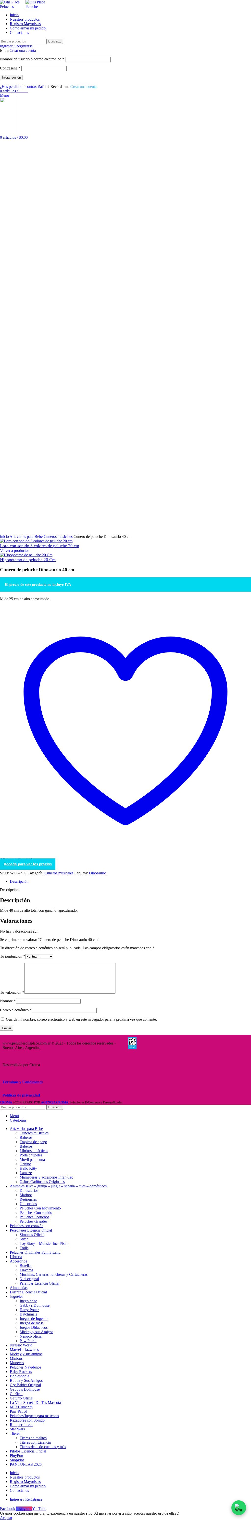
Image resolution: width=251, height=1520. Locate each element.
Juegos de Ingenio (34, 1318)
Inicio (5, 536)
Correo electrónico (16, 1010)
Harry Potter (29, 1310)
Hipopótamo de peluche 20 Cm (28, 559)
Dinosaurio (97, 873)
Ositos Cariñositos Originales (42, 1182)
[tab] (130, 881)
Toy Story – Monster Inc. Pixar (44, 1243)
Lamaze (26, 1173)
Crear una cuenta (23, 50)
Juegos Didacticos (34, 1327)
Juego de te (28, 1301)
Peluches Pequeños (34, 1217)
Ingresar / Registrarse (26, 1499)
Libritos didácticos (34, 1151)
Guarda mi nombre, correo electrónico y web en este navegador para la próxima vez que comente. (81, 1019)
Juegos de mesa (32, 1323)
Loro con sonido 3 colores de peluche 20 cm (39, 545)
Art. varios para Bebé (27, 536)
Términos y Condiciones (22, 1082)
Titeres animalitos (33, 1438)
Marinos (26, 1195)
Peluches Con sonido (36, 1212)
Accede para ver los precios (28, 864)
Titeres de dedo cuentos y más (43, 1447)
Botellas (26, 1265)
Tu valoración (12, 992)
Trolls (24, 1248)
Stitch (24, 1239)
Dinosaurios (29, 1190)
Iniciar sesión (11, 77)
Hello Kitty (28, 1168)
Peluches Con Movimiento (40, 1208)
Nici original (29, 1279)
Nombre (8, 1001)
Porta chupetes (31, 1155)
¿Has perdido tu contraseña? (22, 86)
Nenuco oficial (31, 1336)
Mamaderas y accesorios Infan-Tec (46, 1177)
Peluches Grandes (33, 1221)
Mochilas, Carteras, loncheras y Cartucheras (54, 1274)
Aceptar (6, 1518)
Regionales (28, 1199)
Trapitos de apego (33, 1142)
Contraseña (10, 68)
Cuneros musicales (59, 536)
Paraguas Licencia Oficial (39, 1283)
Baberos (26, 1137)
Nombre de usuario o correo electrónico (32, 59)
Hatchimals (28, 1314)
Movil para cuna (32, 1159)
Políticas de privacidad (21, 1095)
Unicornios (28, 1204)
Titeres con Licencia (35, 1442)
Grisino (25, 1164)
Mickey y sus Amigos (36, 1332)
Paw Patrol (28, 1341)
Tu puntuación (12, 956)
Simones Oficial (32, 1235)
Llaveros (26, 1270)
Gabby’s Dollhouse (35, 1305)
